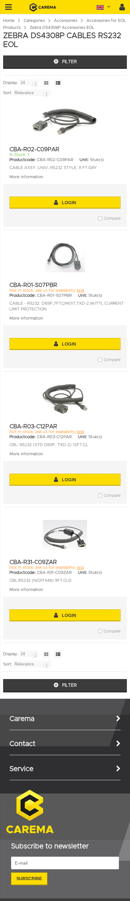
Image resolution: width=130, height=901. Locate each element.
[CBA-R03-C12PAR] (65, 399)
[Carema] (42, 10)
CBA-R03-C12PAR (33, 427)
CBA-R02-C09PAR (34, 149)
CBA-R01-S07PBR (33, 285)
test (80, 290)
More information (26, 177)
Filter (69, 62)
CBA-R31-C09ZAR (33, 562)
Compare (112, 218)
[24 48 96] (30, 83)
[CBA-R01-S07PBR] (65, 258)
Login (69, 202)
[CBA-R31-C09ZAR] (65, 535)
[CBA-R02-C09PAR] (65, 122)
